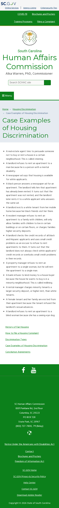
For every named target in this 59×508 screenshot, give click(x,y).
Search (47, 82)
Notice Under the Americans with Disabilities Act (29, 444)
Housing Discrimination (24, 109)
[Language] (29, 435)
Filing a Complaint (46, 22)
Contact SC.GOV (30, 488)
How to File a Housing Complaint (22, 333)
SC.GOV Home (30, 470)
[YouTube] (34, 372)
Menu (8, 96)
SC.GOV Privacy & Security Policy (29, 476)
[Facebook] (24, 372)
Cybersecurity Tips (49, 7)
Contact (29, 452)
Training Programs (23, 22)
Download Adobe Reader (29, 495)
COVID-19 (22, 14)
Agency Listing (29, 7)
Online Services (12, 7)
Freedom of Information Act (29, 461)
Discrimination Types (16, 340)
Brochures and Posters (43, 14)
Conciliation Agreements (17, 352)
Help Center (29, 482)
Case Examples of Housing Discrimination (26, 346)
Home (5, 109)
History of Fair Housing (17, 327)
